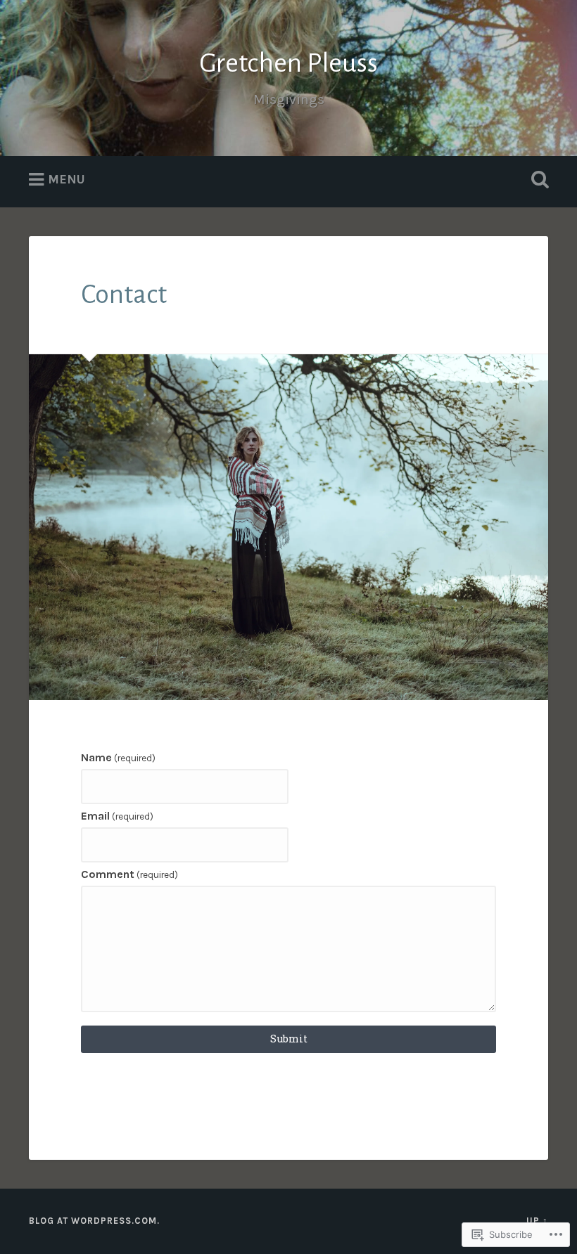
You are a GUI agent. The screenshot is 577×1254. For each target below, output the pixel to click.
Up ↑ (537, 1220)
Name (118, 757)
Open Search (537, 180)
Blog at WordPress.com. (94, 1220)
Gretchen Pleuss (288, 63)
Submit (288, 1038)
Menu (66, 179)
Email (117, 816)
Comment (129, 874)
